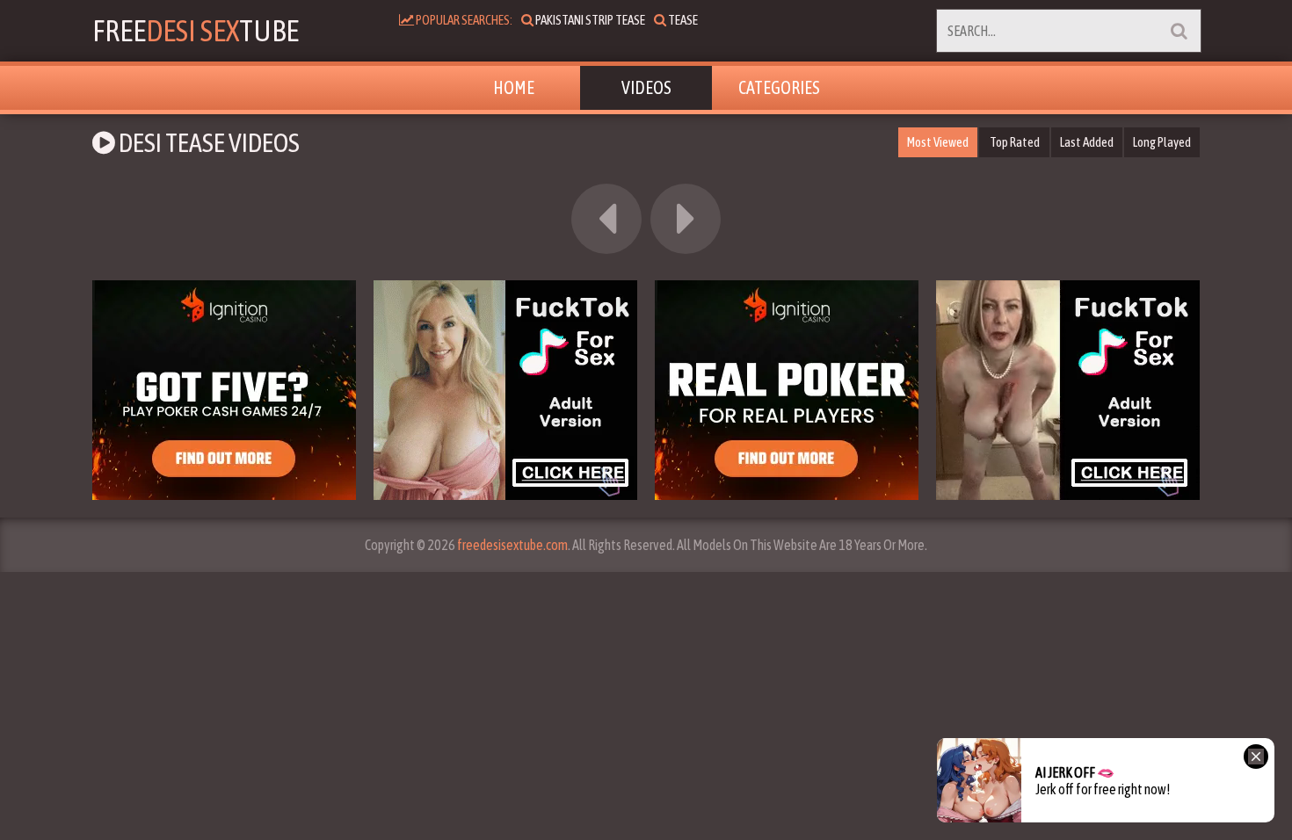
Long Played (1162, 141)
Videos (646, 87)
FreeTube (195, 30)
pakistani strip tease (589, 19)
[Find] (1179, 31)
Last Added (1087, 141)
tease (682, 19)
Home (513, 87)
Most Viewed (938, 141)
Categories (779, 87)
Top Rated (1015, 141)
